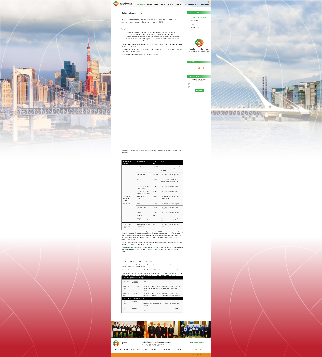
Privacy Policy (196, 354)
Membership (141, 5)
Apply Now (194, 20)
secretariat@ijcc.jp (154, 249)
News (156, 5)
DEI (185, 5)
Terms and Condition (205, 354)
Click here (125, 54)
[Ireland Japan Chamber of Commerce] (122, 3)
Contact (178, 5)
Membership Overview (198, 17)
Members (170, 5)
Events (149, 5)
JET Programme (193, 5)
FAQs (192, 24)
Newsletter (205, 5)
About (162, 5)
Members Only (195, 27)
